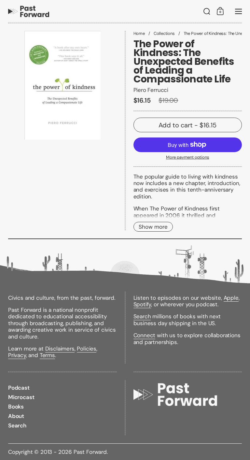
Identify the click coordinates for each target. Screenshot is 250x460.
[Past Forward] (28, 11)
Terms (47, 355)
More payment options (187, 157)
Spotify (142, 304)
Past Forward (90, 451)
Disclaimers (60, 348)
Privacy (17, 355)
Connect (144, 335)
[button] (207, 11)
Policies (86, 348)
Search (142, 316)
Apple (231, 297)
